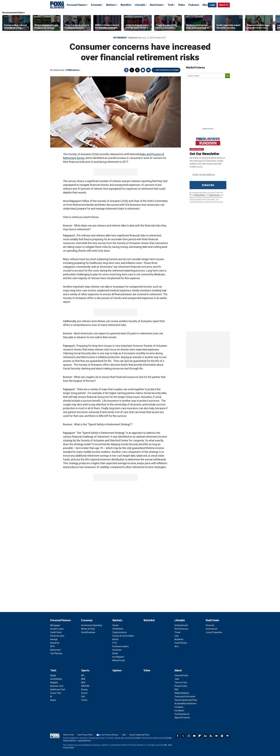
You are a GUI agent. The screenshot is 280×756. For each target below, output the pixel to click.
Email (148, 70)
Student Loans (57, 629)
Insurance (54, 643)
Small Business (88, 632)
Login (212, 5)
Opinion (117, 670)
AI (51, 696)
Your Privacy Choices (109, 735)
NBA (83, 679)
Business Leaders (120, 646)
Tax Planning (56, 653)
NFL (83, 675)
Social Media (56, 679)
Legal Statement (84, 741)
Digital (53, 675)
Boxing (84, 689)
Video (181, 5)
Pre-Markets (118, 657)
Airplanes (179, 639)
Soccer (84, 693)
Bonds (115, 639)
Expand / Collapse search (205, 5)
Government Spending (91, 625)
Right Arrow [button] (274, 23)
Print (143, 70)
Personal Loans (57, 636)
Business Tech (56, 686)
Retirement (120, 38)
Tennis (84, 700)
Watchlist (126, 5)
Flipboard (199, 735)
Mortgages (55, 625)
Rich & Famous (181, 629)
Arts (176, 646)
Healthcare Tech (57, 689)
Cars (177, 636)
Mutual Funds (118, 660)
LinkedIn (205, 735)
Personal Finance (76, 5)
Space (53, 700)
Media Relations (182, 693)
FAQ (176, 689)
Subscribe (208, 185)
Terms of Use (214, 195)
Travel (177, 632)
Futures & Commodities (123, 636)
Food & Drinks (181, 643)
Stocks (115, 625)
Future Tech (55, 693)
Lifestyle (140, 5)
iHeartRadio (227, 735)
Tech (170, 5)
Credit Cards (56, 632)
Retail (115, 653)
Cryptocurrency (119, 632)
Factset (137, 738)
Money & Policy (88, 629)
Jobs (177, 679)
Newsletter (216, 735)
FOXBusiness (72, 70)
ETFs (114, 643)
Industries (116, 650)
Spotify (222, 735)
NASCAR (85, 686)
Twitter (132, 70)
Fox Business (57, 4)
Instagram (188, 735)
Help (124, 735)
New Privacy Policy (85, 735)
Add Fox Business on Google (167, 70)
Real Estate (156, 5)
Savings (53, 639)
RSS (211, 735)
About (178, 670)
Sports (85, 670)
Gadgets (54, 682)
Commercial (211, 629)
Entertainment (181, 625)
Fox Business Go (182, 714)
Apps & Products (182, 717)
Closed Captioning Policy (186, 700)
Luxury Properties (214, 632)
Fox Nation (179, 710)
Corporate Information (185, 696)
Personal (210, 625)
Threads (137, 70)
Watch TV (223, 5)
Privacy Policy (199, 195)
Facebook (126, 70)
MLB (83, 682)
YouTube (194, 735)
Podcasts (193, 5)
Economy (96, 5)
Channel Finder (181, 675)
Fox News (179, 707)
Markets (111, 5)
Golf (83, 696)
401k (52, 646)
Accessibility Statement (185, 703)
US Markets (117, 629)
